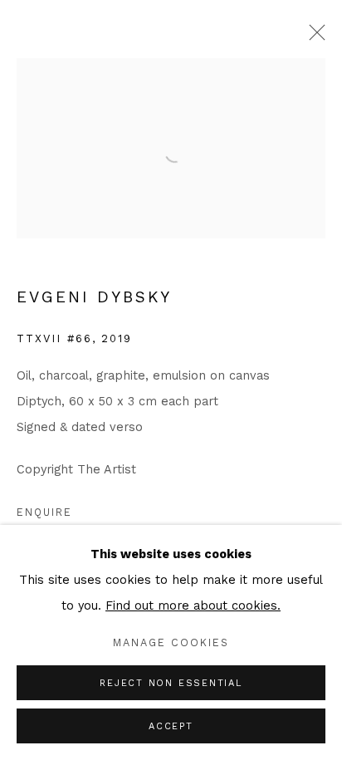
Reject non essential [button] (171, 683)
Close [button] (312, 37)
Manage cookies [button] (171, 642)
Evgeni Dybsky (95, 296)
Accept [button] (171, 726)
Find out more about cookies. (193, 606)
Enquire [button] (44, 512)
